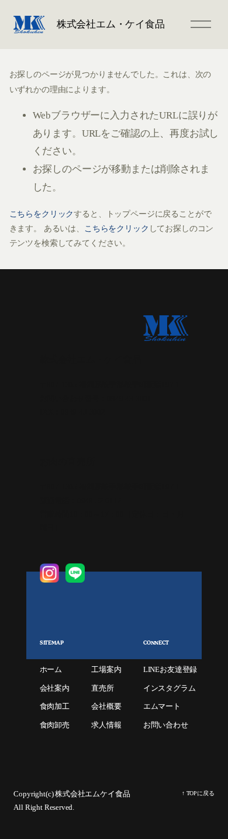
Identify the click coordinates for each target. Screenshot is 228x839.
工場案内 (106, 669)
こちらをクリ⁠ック (41, 214)
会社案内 (55, 688)
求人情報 (106, 724)
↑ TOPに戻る (198, 793)
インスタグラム (169, 688)
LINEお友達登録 (170, 669)
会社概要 (106, 706)
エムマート (162, 706)
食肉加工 (55, 706)
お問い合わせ (165, 724)
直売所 (102, 688)
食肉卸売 (55, 724)
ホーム (51, 669)
